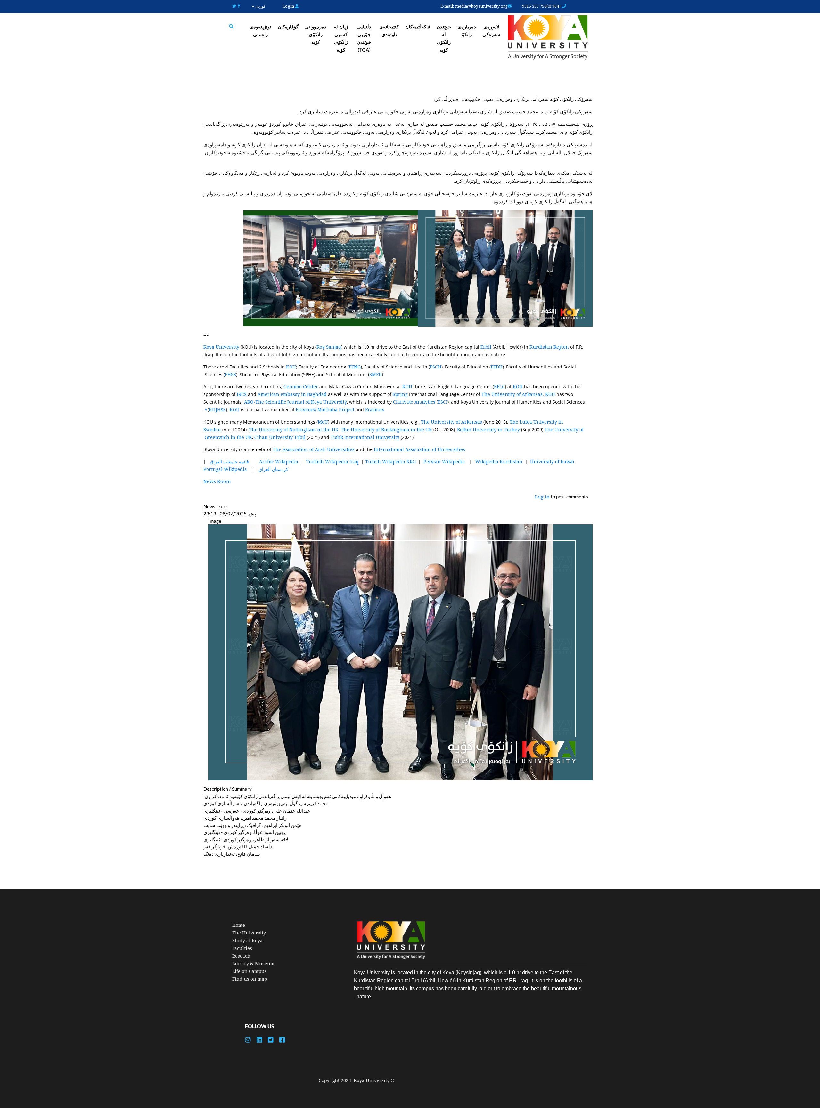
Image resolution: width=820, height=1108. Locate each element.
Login (289, 6)
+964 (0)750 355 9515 (542, 6)
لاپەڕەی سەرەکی (491, 30)
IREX (242, 394)
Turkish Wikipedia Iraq (332, 461)
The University (249, 932)
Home (238, 925)
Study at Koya (247, 940)
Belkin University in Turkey (488, 429)
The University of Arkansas (512, 394)
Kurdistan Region (549, 347)
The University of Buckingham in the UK (386, 429)
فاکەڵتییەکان (417, 26)
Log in (542, 497)
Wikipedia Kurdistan (498, 461)
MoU (323, 422)
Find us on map (249, 979)
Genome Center (300, 386)
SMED (375, 374)
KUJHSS (217, 409)
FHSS (230, 374)
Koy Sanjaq (328, 347)
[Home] (548, 38)
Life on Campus (249, 971)
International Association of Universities (419, 449)
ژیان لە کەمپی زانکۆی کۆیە (341, 38)
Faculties (242, 948)
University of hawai (552, 461)
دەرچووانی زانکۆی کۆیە (315, 34)
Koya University (221, 347)
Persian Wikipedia (444, 461)
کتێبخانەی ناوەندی (389, 30)
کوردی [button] (259, 6)
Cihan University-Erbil (280, 437)
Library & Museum (253, 963)
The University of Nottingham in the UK (294, 429)
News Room (217, 481)
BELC (499, 386)
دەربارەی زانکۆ (466, 30)
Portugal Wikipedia (225, 469)
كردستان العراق (273, 469)
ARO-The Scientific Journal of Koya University (295, 402)
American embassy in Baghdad (292, 394)
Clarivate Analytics (414, 402)
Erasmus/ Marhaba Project (325, 409)
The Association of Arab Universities (314, 449)
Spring (401, 394)
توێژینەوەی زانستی (260, 30)
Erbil (486, 347)
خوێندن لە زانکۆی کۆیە (444, 38)
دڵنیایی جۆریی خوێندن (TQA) (364, 38)
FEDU (497, 366)
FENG (355, 366)
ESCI (442, 402)
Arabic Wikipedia (278, 461)
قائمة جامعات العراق (229, 461)
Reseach (241, 955)
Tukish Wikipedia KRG (390, 461)
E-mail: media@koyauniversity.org (474, 6)
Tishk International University (365, 437)
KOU (291, 366)
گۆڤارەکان (288, 26)
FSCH (435, 366)
